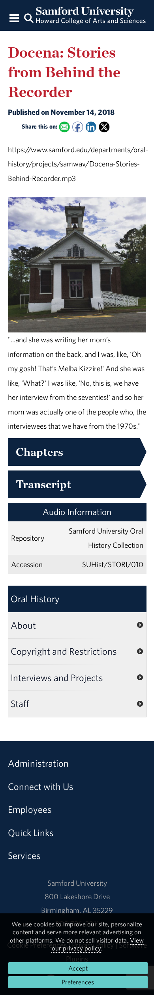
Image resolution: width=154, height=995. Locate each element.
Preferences (78, 982)
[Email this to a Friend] (64, 127)
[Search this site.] (29, 17)
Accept (78, 968)
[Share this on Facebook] (77, 127)
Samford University (77, 883)
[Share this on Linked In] (90, 127)
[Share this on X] (104, 127)
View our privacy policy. (98, 944)
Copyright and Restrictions (64, 651)
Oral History (35, 599)
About (23, 625)
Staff (20, 703)
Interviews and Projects (57, 677)
